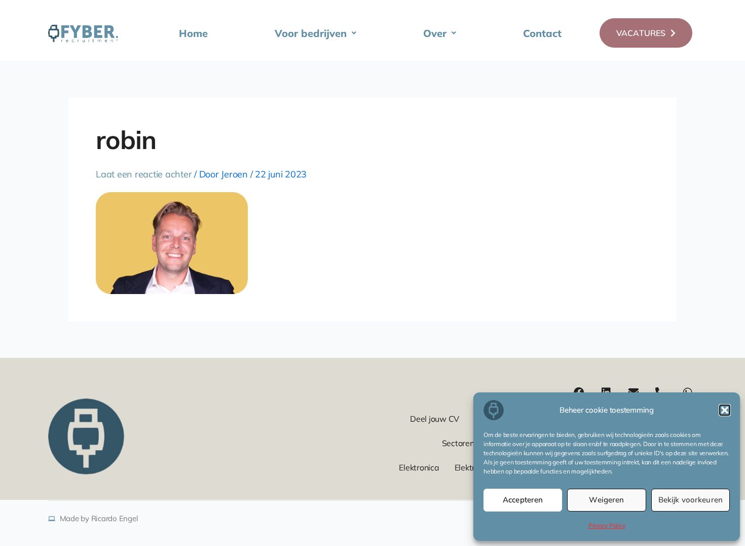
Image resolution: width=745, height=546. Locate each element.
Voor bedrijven (311, 33)
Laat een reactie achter (144, 174)
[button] (725, 410)
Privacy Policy (606, 525)
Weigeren (606, 499)
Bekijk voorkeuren (690, 499)
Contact (542, 33)
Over (434, 33)
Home (193, 33)
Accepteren (523, 499)
